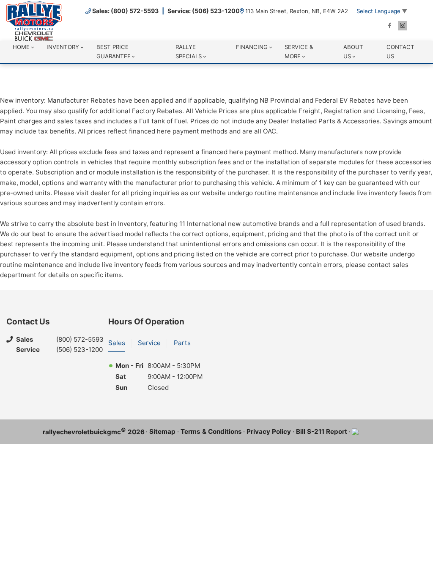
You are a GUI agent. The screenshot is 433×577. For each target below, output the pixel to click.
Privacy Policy (269, 431)
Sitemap (162, 431)
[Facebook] (390, 25)
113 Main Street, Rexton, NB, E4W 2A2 (296, 11)
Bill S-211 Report (321, 431)
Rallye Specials (188, 51)
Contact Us (400, 51)
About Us (353, 51)
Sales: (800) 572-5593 (125, 10)
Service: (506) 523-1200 (203, 10)
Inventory (63, 47)
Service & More (299, 51)
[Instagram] (403, 25)
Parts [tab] (182, 343)
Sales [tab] (116, 343)
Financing (252, 47)
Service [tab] (149, 343)
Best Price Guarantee (113, 51)
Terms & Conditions (211, 431)
